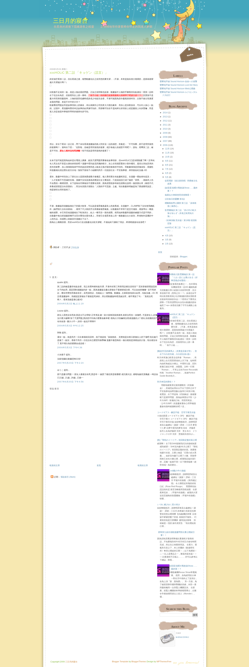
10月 (167, 157)
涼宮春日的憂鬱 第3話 (175, 199)
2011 (165, 125)
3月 (166, 239)
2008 (165, 137)
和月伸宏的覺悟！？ (166, 382)
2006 (165, 145)
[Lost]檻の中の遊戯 (177, 471)
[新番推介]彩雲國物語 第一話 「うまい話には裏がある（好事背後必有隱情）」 (183, 277)
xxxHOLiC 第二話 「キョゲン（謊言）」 (79, 72)
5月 (166, 177)
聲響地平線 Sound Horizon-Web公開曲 (177, 88)
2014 (165, 112)
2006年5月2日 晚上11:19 (70, 304)
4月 (166, 235)
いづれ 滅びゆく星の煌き (168, 504)
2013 (165, 117)
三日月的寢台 (70, 20)
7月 (166, 169)
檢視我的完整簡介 (182, 637)
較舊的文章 (143, 465)
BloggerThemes (138, 661)
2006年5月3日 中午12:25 (70, 326)
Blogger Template (120, 661)
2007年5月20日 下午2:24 (70, 363)
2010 (165, 129)
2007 (165, 141)
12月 (167, 149)
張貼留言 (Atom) (68, 477)
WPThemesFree (164, 661)
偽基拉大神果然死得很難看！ (178, 195)
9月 (166, 161)
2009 (165, 133)
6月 (166, 173)
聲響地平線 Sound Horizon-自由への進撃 (178, 81)
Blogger (183, 256)
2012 (165, 121)
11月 (167, 153)
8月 (166, 165)
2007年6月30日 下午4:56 (70, 382)
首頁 (99, 465)
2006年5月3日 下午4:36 (69, 347)
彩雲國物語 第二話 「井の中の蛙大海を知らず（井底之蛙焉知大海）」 (180, 213)
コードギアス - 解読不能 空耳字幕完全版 (176, 412)
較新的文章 (55, 465)
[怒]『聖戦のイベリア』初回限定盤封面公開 (177, 440)
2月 (166, 244)
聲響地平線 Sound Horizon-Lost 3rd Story (179, 85)
